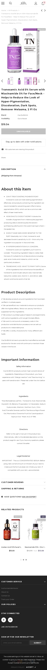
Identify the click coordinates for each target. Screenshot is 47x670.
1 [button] (21, 559)
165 (6, 149)
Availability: (5, 119)
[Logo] (23, 3)
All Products (12, 10)
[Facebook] (3, 620)
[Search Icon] (10, 3)
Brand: (3, 115)
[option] (23, 50)
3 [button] (26, 559)
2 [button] (23, 559)
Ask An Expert (29, 497)
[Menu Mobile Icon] (2, 3)
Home (3, 10)
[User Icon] (35, 3)
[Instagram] (10, 620)
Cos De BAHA (23, 115)
